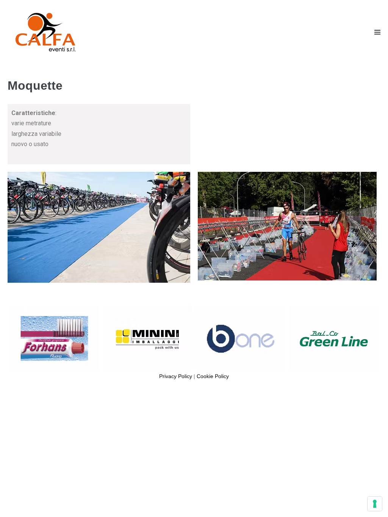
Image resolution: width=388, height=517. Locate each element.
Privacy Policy (175, 376)
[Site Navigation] (377, 32)
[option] (54, 338)
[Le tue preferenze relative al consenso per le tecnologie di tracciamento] (375, 504)
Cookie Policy (213, 376)
